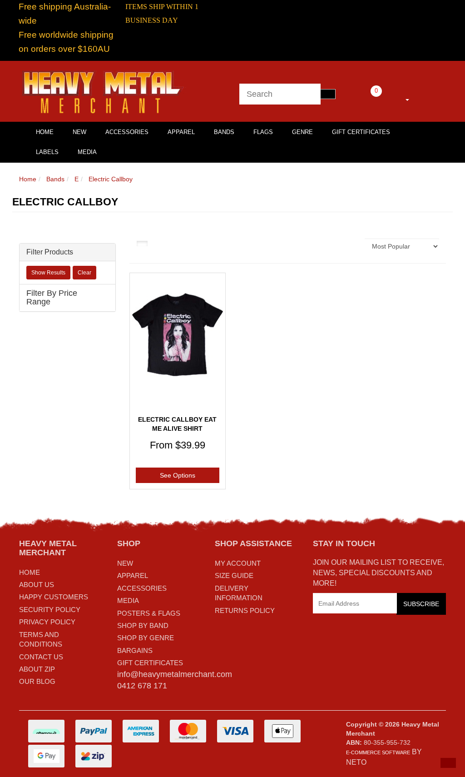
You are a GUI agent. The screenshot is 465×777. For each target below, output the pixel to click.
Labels (47, 152)
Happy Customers (53, 597)
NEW (125, 563)
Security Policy (49, 609)
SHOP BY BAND (142, 625)
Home (27, 179)
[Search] (328, 94)
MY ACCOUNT (238, 563)
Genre (302, 132)
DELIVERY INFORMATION (238, 593)
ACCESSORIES (142, 588)
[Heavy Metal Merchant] (104, 91)
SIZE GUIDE (234, 575)
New (79, 132)
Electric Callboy (111, 179)
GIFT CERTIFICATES (150, 663)
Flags (263, 132)
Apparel (181, 132)
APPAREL (132, 575)
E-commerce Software (378, 752)
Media (87, 152)
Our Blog (37, 681)
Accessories (126, 132)
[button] (448, 763)
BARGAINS (135, 650)
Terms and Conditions (40, 639)
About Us (36, 584)
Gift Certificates (361, 132)
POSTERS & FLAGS (148, 613)
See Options (177, 475)
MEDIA (128, 600)
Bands (224, 132)
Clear (84, 272)
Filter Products (49, 252)
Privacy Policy (47, 622)
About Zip (37, 669)
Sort (352, 246)
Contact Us (41, 657)
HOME (45, 132)
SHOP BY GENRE (145, 638)
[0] (363, 98)
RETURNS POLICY (245, 610)
